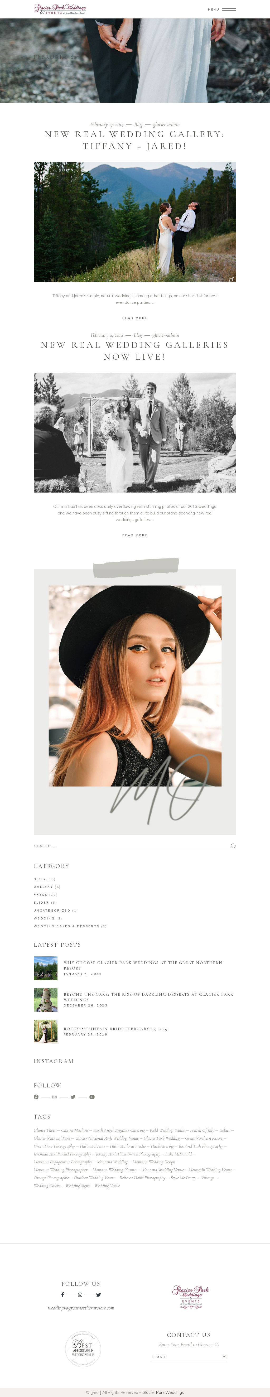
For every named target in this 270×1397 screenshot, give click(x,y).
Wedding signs (77, 1185)
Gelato (224, 1130)
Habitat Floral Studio (128, 1146)
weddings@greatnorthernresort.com (81, 1308)
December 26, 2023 (86, 1005)
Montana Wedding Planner (115, 1170)
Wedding (44, 918)
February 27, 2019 (86, 1034)
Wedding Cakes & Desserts (66, 926)
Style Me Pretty (183, 1178)
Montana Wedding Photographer (61, 1170)
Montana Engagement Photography (63, 1162)
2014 (50, 65)
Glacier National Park (52, 1138)
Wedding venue (107, 1185)
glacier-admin (166, 124)
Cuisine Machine (74, 1130)
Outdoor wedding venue (94, 1178)
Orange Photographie (51, 1178)
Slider (42, 902)
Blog (138, 124)
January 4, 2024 (83, 974)
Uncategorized (52, 910)
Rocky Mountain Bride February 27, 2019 (116, 1029)
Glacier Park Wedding (162, 1138)
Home (39, 65)
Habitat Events (92, 1146)
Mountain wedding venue (210, 1170)
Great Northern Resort (204, 1138)
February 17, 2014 (107, 124)
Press (41, 895)
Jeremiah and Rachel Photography (62, 1154)
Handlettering (162, 1146)
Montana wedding (112, 1162)
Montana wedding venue (163, 1170)
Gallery (43, 887)
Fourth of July (202, 1130)
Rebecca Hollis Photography (142, 1178)
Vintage (207, 1178)
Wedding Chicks (47, 1185)
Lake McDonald (178, 1154)
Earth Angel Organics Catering (119, 1130)
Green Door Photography (54, 1146)
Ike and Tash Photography (201, 1146)
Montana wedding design (154, 1162)
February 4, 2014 (107, 335)
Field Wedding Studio (167, 1130)
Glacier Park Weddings (163, 1392)
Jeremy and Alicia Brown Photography (128, 1154)
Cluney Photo (45, 1130)
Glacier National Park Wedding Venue (107, 1138)
